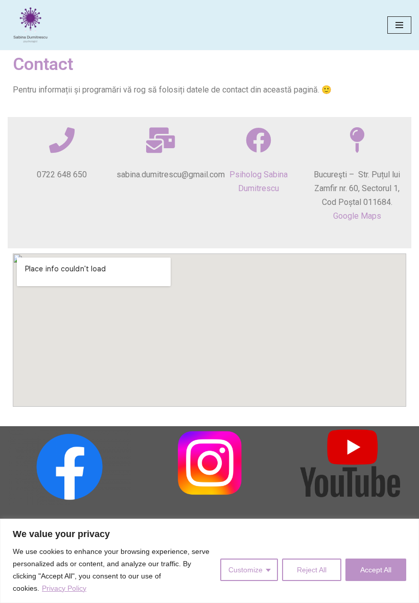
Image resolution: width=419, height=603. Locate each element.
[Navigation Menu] (399, 25)
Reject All (312, 570)
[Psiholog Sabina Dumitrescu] (33, 25)
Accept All (375, 570)
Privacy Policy (64, 588)
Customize (245, 570)
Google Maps (357, 216)
